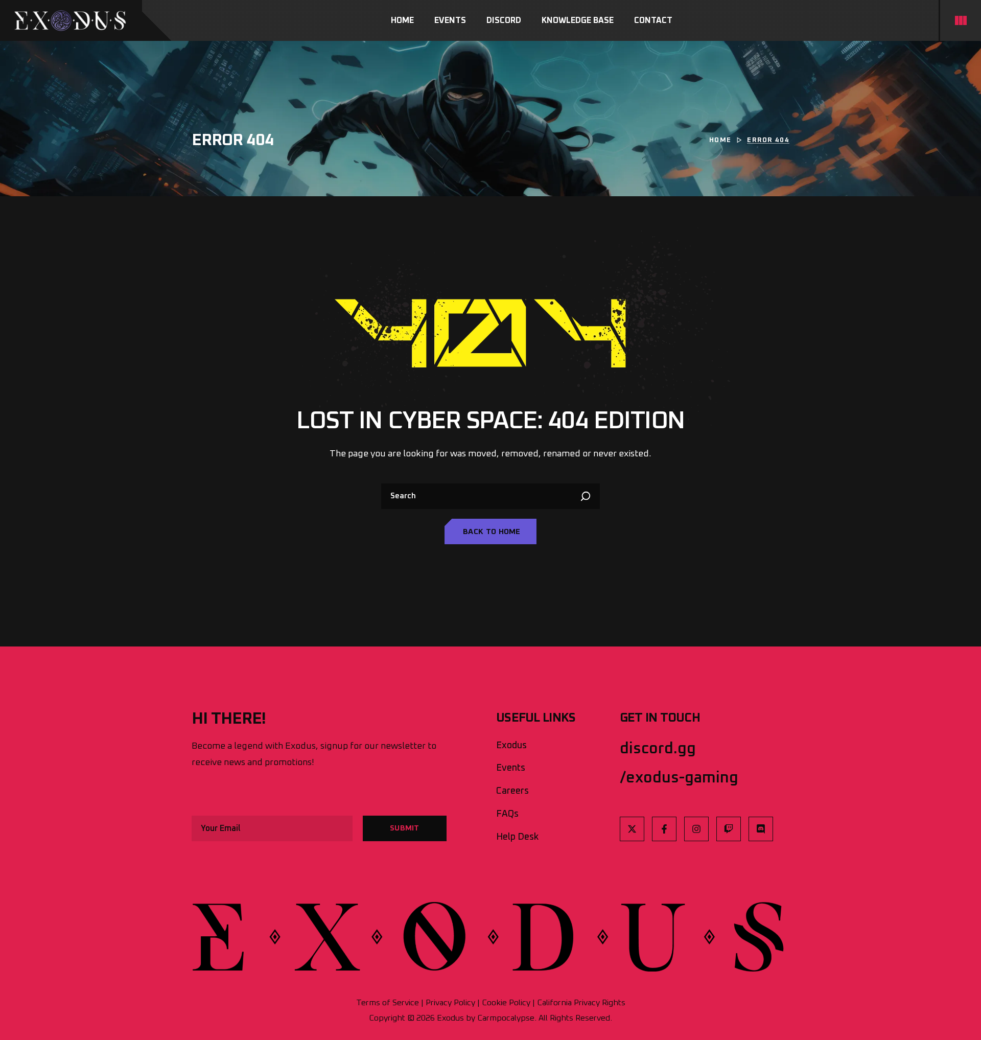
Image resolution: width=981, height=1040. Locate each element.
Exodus (511, 745)
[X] (632, 829)
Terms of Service (387, 1003)
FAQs (507, 814)
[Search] (587, 496)
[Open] (960, 20)
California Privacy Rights (581, 1003)
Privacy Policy (450, 1003)
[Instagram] (696, 829)
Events (510, 768)
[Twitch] (728, 829)
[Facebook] (664, 829)
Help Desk (517, 837)
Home (720, 140)
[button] (490, 531)
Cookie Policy (506, 1003)
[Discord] (761, 829)
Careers (512, 791)
